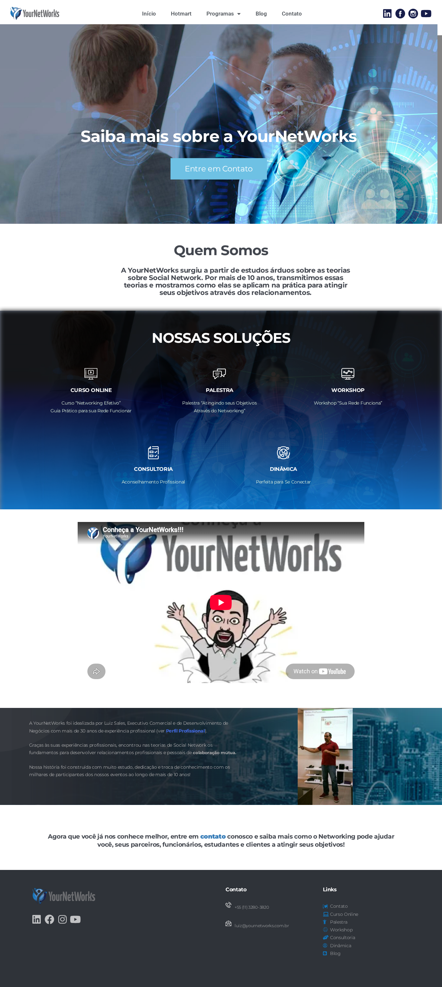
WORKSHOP (348, 390)
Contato (292, 13)
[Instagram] (62, 919)
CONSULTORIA (153, 469)
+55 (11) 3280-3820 (252, 907)
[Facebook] (49, 919)
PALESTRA (219, 390)
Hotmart (181, 13)
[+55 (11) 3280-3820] (228, 905)
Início (149, 13)
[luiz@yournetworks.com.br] (228, 923)
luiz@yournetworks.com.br (262, 925)
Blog (261, 13)
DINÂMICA (283, 469)
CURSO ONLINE (91, 390)
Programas (220, 13)
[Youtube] (426, 13)
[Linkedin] (387, 13)
